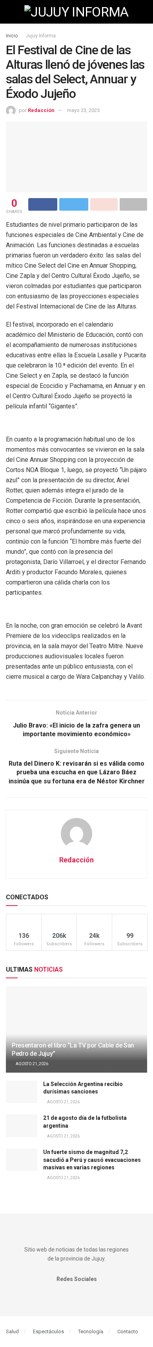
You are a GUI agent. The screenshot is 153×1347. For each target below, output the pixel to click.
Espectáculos (48, 1331)
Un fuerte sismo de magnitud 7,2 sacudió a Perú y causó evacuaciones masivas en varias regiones (92, 1160)
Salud (12, 1331)
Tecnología (90, 1331)
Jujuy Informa (41, 36)
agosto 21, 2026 (31, 1064)
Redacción (41, 110)
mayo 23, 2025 (83, 110)
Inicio (12, 36)
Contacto (127, 1331)
